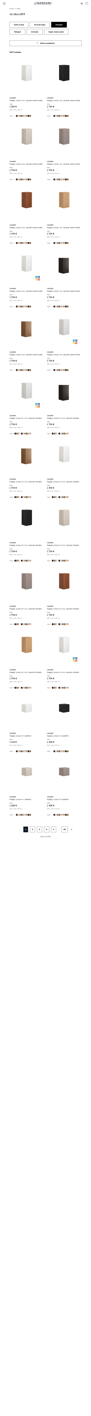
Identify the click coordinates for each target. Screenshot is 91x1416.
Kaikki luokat (19, 25)
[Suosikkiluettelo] (86, 3)
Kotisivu (12, 9)
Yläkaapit (17, 32)
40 (64, 829)
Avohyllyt (34, 32)
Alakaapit (59, 25)
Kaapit (18, 9)
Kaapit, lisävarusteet (56, 32)
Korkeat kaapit (39, 25)
